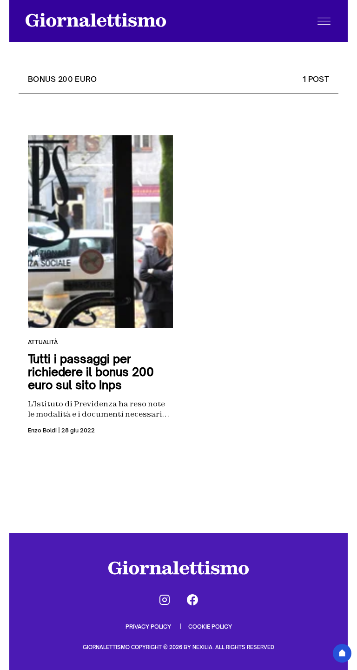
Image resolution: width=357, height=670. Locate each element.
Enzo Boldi (42, 430)
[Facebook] (192, 599)
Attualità (43, 341)
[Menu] (324, 21)
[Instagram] (164, 599)
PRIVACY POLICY (149, 626)
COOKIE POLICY (210, 626)
